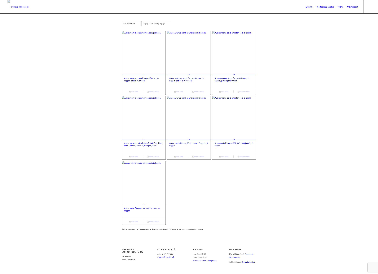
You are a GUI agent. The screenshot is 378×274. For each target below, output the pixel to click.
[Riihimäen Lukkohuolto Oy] (18, 6)
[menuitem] (309, 6)
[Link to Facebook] (368, 6)
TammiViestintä (248, 262)
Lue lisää (134, 91)
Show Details (154, 91)
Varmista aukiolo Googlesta (204, 260)
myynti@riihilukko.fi (165, 257)
